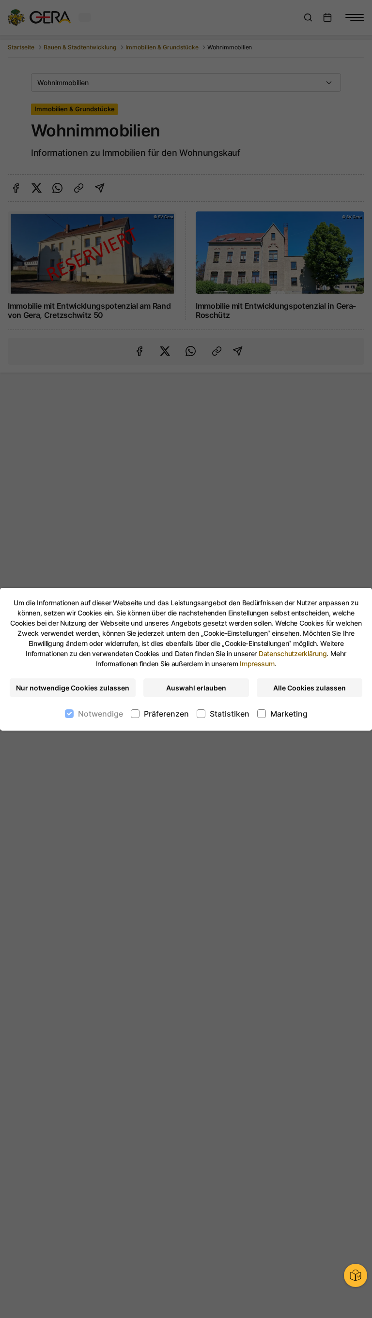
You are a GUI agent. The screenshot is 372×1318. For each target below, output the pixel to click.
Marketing (289, 714)
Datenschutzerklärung (292, 653)
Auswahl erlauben (196, 688)
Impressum (257, 663)
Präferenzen (166, 714)
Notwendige (100, 714)
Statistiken (229, 714)
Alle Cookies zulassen (309, 688)
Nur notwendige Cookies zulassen (72, 688)
